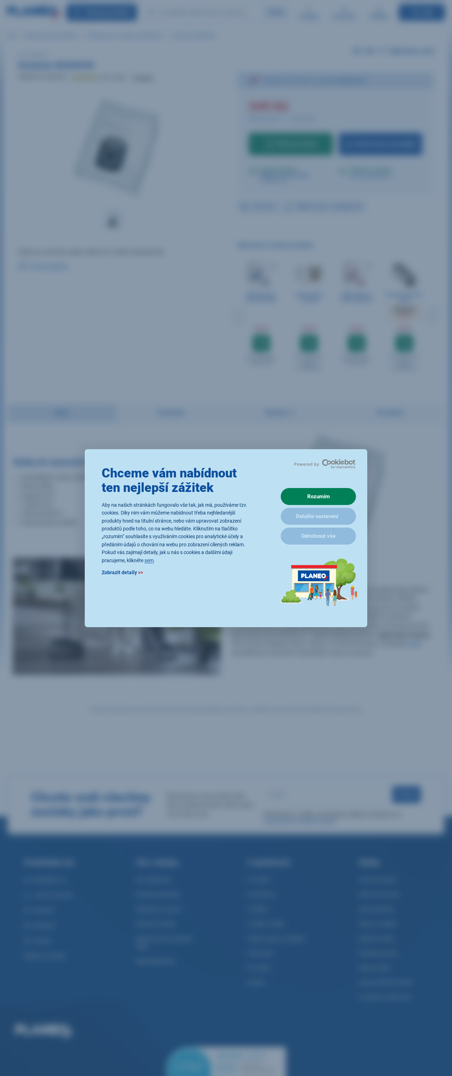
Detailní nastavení (317, 516)
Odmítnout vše (318, 536)
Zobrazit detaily (122, 572)
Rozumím (318, 496)
